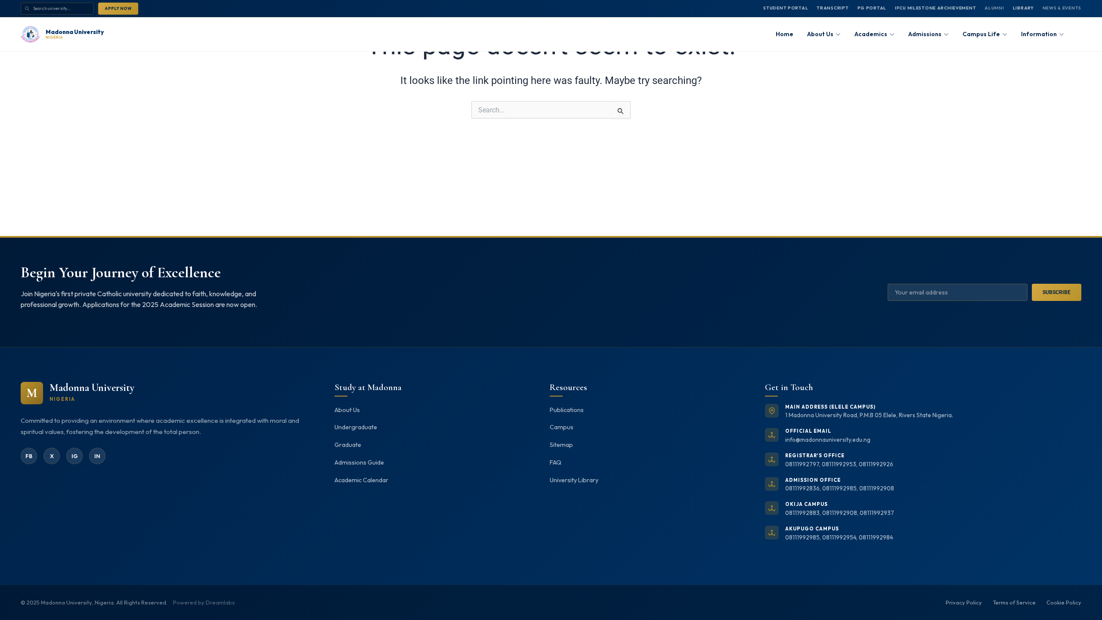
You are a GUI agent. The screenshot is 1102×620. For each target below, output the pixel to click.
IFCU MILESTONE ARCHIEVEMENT (935, 8)
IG (74, 456)
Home (784, 34)
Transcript (832, 8)
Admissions (924, 34)
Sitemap (561, 445)
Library (1023, 8)
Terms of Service (1014, 602)
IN (97, 456)
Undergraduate (355, 427)
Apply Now (118, 8)
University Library (574, 480)
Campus (561, 427)
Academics (870, 34)
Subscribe (1057, 292)
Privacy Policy (964, 602)
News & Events (1062, 8)
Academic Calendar (361, 480)
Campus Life (981, 34)
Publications (567, 410)
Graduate (347, 445)
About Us (347, 410)
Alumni (994, 8)
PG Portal (871, 8)
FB (28, 456)
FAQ (555, 462)
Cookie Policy (1063, 602)
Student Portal (785, 8)
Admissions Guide (359, 462)
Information (1039, 34)
